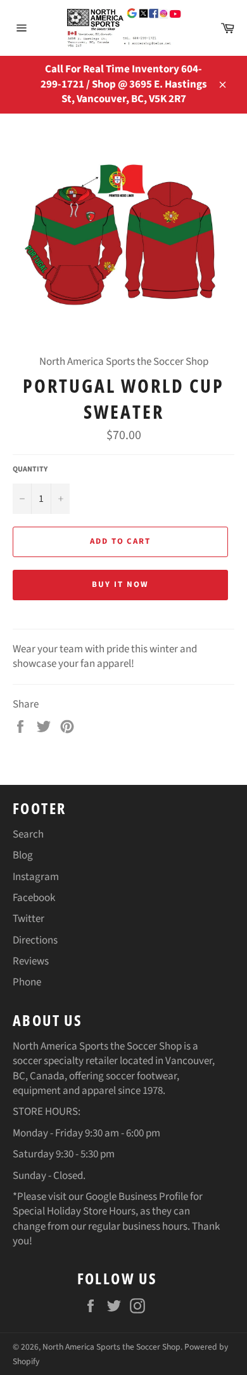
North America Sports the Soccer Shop (111, 1347)
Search (28, 834)
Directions (35, 940)
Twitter (28, 918)
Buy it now (120, 584)
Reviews (31, 961)
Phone (27, 982)
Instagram (36, 877)
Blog (23, 855)
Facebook (34, 897)
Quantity (30, 469)
